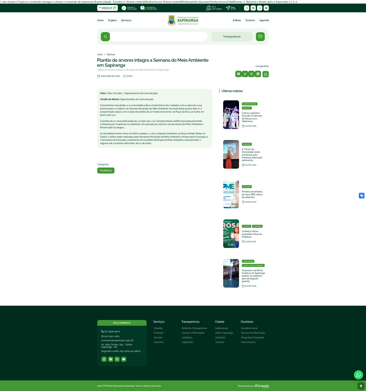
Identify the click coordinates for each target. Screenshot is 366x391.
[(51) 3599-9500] (111, 331)
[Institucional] (224, 329)
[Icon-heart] (260, 36)
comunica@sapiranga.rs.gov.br (117, 340)
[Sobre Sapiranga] (224, 334)
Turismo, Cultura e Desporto (253, 265)
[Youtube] (266, 8)
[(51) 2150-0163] (111, 336)
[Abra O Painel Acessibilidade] (361, 386)
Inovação (246, 226)
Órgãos (112, 20)
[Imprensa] (158, 343)
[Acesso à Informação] (194, 334)
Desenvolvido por (246, 386)
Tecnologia (257, 226)
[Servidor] (158, 338)
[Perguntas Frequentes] (253, 338)
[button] (238, 74)
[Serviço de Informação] (253, 334)
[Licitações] (194, 338)
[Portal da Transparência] (194, 329)
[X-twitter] (259, 8)
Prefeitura (106, 170)
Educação (246, 108)
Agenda (264, 20)
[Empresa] (158, 334)
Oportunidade (248, 261)
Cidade (219, 321)
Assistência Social (249, 104)
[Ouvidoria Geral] (253, 329)
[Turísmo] (224, 343)
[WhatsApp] (358, 375)
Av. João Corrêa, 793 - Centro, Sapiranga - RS (117, 345)
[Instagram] (246, 8)
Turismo (250, 20)
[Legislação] (194, 343)
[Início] (100, 54)
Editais (237, 20)
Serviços (126, 20)
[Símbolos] (224, 338)
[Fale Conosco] (253, 343)
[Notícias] (111, 54)
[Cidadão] (158, 329)
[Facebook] (253, 8)
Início (100, 20)
